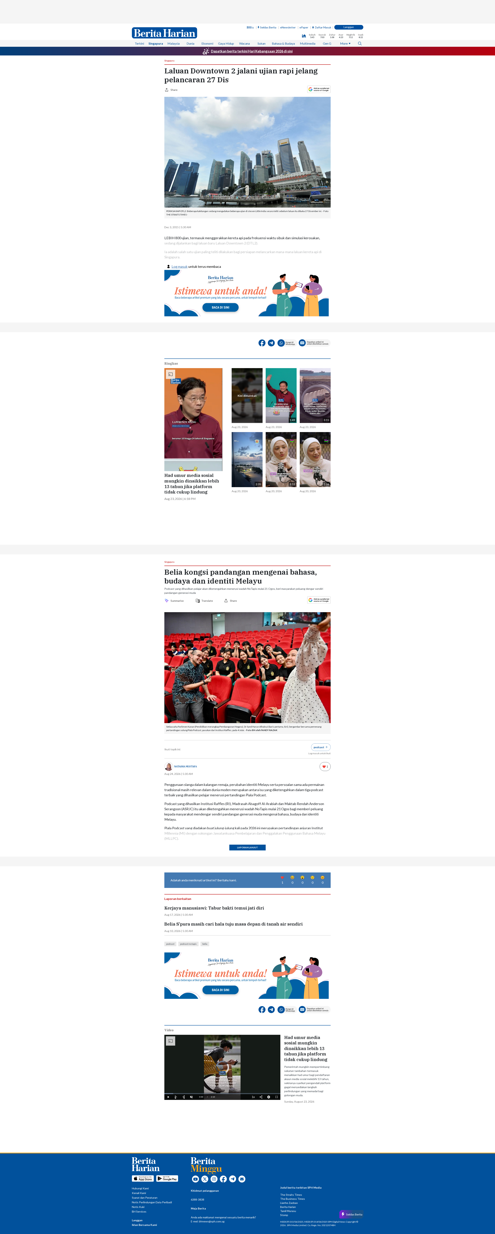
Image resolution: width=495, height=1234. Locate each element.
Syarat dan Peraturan (144, 1197)
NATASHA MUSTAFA (185, 766)
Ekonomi (207, 43)
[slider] (222, 1093)
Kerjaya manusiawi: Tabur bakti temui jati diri (214, 908)
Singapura (155, 43)
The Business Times (292, 1198)
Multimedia (307, 43)
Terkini (139, 43)
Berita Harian (288, 1206)
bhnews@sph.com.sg (211, 1221)
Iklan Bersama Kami (144, 1224)
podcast (170, 943)
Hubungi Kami (140, 1188)
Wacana (244, 43)
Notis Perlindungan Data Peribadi (152, 1202)
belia (204, 943)
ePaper (304, 27)
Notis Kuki (138, 1206)
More (344, 43)
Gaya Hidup (226, 43)
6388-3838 (197, 1199)
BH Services (139, 1211)
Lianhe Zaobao (289, 1202)
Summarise (178, 600)
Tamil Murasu (288, 1211)
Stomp (284, 1215)
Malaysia (173, 43)
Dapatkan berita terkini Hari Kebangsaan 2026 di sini (252, 51)
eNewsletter (288, 27)
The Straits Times (291, 1194)
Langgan (349, 27)
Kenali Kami (139, 1193)
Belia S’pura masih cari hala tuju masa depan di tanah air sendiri (233, 924)
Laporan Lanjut (247, 847)
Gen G (327, 43)
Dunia (190, 43)
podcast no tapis (188, 943)
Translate (207, 600)
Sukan (261, 43)
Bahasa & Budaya (283, 43)
